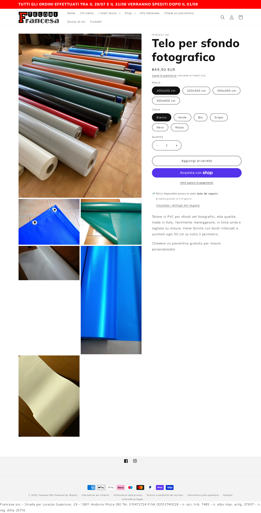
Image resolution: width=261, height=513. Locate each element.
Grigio (219, 117)
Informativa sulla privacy (128, 495)
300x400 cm (166, 100)
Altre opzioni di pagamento (196, 182)
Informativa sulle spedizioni (203, 495)
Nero (160, 127)
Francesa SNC (46, 495)
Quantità (157, 137)
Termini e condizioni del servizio (164, 495)
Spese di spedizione (164, 75)
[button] (109, 13)
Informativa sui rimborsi (95, 495)
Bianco (162, 117)
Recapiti (228, 495)
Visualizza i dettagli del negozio (178, 205)
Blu (200, 117)
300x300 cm (226, 90)
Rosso (179, 127)
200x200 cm (166, 90)
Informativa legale (132, 499)
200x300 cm (196, 90)
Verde (182, 117)
